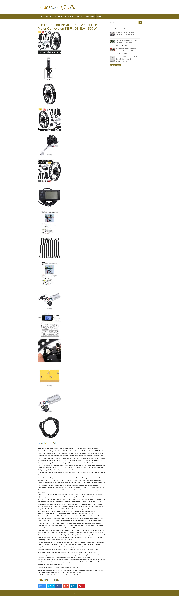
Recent (123, 28)
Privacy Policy (62, 593)
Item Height (57, 16)
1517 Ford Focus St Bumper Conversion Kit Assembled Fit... (126, 33)
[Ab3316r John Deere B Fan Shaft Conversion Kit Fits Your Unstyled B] (112, 42)
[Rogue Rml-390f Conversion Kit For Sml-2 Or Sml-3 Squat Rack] (112, 58)
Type (98, 16)
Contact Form (52, 593)
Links (45, 593)
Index (41, 16)
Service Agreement (74, 593)
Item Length (68, 16)
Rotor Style (89, 16)
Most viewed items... (115, 65)
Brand (48, 16)
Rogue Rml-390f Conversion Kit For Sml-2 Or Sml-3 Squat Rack (127, 58)
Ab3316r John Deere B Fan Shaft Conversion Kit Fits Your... (126, 41)
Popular (113, 28)
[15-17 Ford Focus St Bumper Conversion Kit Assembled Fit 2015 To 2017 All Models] (112, 34)
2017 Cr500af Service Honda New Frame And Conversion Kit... (126, 50)
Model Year (79, 16)
